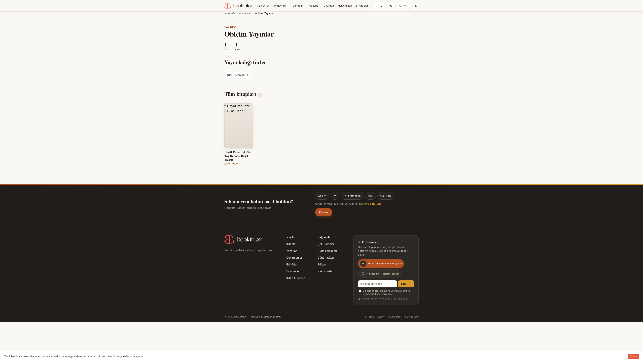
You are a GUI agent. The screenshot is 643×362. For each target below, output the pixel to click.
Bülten (321, 264)
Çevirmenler (294, 257)
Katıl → (406, 283)
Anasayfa (229, 13)
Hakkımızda (345, 5)
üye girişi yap (372, 203)
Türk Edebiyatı (237, 75)
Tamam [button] (633, 356)
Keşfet (261, 5)
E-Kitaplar (362, 5)
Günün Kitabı (326, 257)
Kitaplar (291, 244)
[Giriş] (415, 5)
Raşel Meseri (232, 164)
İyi (335, 195)
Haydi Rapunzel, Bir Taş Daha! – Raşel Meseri (237, 156)
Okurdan (329, 5)
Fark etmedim (352, 195)
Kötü (370, 195)
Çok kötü (385, 195)
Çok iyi (322, 195)
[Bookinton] (238, 6)
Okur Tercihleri (327, 251)
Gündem (298, 5)
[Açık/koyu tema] (390, 5)
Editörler (291, 264)
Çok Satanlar (325, 244)
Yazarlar (314, 5)
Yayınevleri (279, 5)
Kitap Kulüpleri (295, 278)
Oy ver (323, 212)
